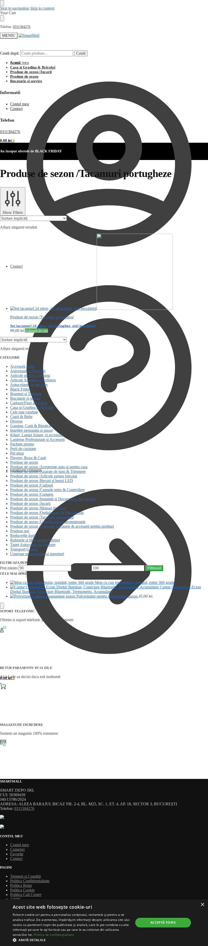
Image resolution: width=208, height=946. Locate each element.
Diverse (16, 421)
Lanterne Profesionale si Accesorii (37, 439)
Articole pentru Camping (30, 375)
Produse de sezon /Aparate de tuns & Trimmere (48, 471)
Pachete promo (22, 444)
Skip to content (42, 8)
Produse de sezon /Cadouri (31, 485)
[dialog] (104, 922)
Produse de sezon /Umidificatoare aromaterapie (47, 522)
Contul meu (19, 62)
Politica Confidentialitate (29, 881)
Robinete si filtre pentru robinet (35, 540)
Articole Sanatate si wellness (33, 380)
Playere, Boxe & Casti (28, 458)
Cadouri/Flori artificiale (28, 403)
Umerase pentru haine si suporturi (37, 554)
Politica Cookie (22, 890)
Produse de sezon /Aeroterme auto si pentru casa (49, 467)
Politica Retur (21, 885)
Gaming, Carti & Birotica (30, 426)
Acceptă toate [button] (163, 922)
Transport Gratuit (24, 549)
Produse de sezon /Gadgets (31, 494)
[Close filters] (2, 606)
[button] (7, 140)
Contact (16, 266)
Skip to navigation (14, 8)
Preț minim (9, 568)
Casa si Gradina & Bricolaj (31, 407)
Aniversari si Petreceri (27, 371)
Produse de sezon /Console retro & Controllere (47, 490)
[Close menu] (2, 3)
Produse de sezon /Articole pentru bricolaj (43, 476)
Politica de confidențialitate (54, 935)
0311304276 (21, 27)
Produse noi (19, 531)
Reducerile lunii (23, 535)
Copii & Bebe (21, 416)
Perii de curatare (23, 448)
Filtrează (154, 568)
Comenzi (17, 849)
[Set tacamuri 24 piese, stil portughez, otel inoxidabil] (109, 272)
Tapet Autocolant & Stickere (33, 544)
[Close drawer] (2, 18)
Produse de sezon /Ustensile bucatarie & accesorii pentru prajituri (62, 526)
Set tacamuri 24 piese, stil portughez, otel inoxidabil (53, 326)
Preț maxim (81, 568)
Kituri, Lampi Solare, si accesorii (36, 435)
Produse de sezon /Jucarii (30, 503)
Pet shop (17, 453)
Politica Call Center (25, 894)
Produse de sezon (24, 462)
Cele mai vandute (24, 412)
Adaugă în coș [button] (36, 330)
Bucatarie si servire (25, 398)
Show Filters (13, 212)
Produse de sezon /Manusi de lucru (38, 508)
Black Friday (20, 389)
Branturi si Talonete (26, 394)
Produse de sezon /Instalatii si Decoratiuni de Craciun (52, 499)
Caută (80, 53)
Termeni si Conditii (25, 876)
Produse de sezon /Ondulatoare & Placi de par (47, 512)
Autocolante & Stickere (29, 384)
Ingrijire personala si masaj (31, 430)
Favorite (16, 854)
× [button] (202, 905)
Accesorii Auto (22, 366)
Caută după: (9, 53)
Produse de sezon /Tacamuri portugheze (42, 317)
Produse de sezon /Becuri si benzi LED (41, 480)
